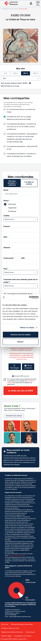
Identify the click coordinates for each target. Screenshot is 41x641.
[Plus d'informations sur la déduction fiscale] (30, 83)
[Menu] (38, 2)
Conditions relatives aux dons (10, 628)
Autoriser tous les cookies (20, 335)
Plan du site (4, 624)
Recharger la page (14, 368)
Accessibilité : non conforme (22, 636)
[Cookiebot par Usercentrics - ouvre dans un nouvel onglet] (29, 297)
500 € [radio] (35, 73)
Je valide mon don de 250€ (20, 390)
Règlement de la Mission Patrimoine (12, 632)
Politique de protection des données (22, 624)
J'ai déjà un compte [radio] (29, 183)
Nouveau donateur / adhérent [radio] (12, 183)
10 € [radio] (5, 73)
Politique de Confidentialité (16, 555)
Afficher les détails (27, 327)
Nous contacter (28, 366)
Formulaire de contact (14, 416)
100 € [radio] (15, 73)
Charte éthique (30, 632)
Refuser (20, 342)
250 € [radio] (25, 73)
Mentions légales (6, 636)
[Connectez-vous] (31, 3)
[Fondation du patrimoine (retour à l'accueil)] (11, 3)
